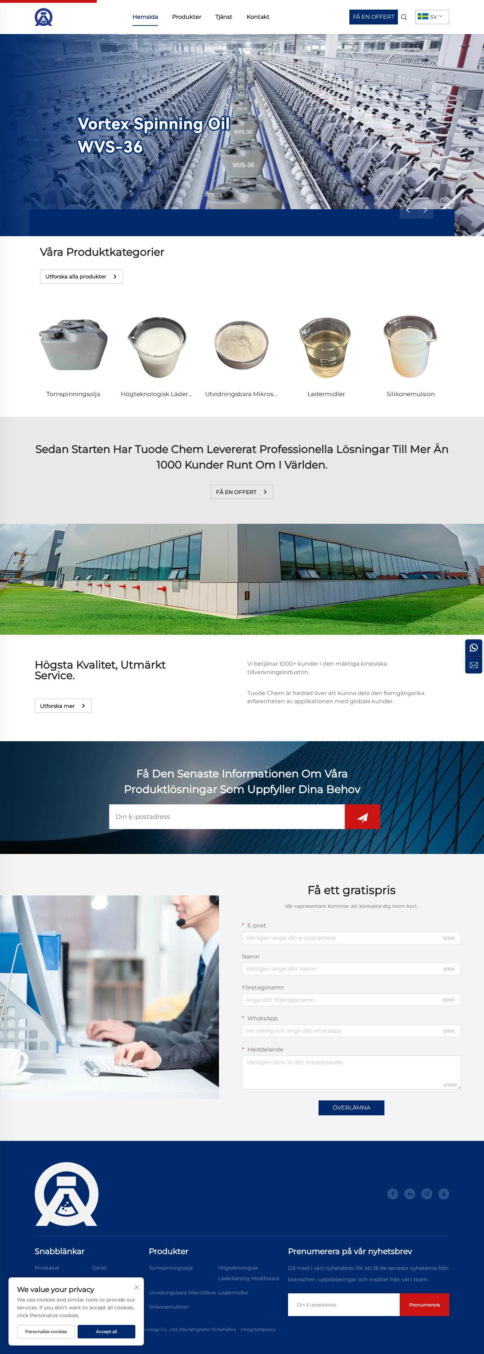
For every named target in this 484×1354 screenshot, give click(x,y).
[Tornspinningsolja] (73, 345)
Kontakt (258, 16)
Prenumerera (424, 1305)
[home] (43, 16)
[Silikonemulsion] (411, 345)
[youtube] (443, 1193)
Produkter (186, 16)
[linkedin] (409, 1193)
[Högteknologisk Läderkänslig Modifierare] (158, 345)
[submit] (362, 816)
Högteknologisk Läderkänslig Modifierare (183, 394)
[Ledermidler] (326, 345)
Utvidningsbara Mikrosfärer (246, 394)
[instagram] (426, 1193)
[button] (408, 210)
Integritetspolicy (258, 1329)
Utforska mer (57, 706)
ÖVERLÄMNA (351, 1107)
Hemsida (145, 16)
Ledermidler (326, 394)
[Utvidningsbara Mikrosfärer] (242, 345)
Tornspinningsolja (73, 394)
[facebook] (392, 1193)
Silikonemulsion (411, 394)
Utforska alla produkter (75, 276)
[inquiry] (473, 664)
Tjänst (223, 16)
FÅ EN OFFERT (373, 16)
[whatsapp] (473, 647)
